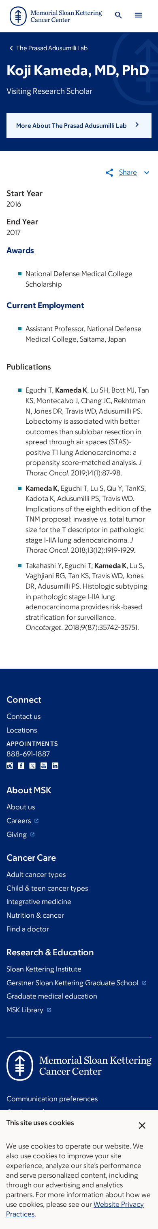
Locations (21, 730)
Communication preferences (52, 1099)
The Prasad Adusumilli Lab (52, 47)
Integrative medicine (38, 901)
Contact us (23, 716)
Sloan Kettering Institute (43, 969)
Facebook (21, 765)
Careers (19, 821)
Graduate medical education (51, 996)
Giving (17, 834)
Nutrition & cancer (35, 915)
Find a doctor (27, 929)
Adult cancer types (36, 874)
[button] (79, 126)
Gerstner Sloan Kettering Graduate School (73, 983)
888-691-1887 (28, 754)
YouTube (44, 765)
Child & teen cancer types (47, 888)
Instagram (9, 765)
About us (20, 807)
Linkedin (55, 765)
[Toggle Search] (118, 16)
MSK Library (25, 1010)
